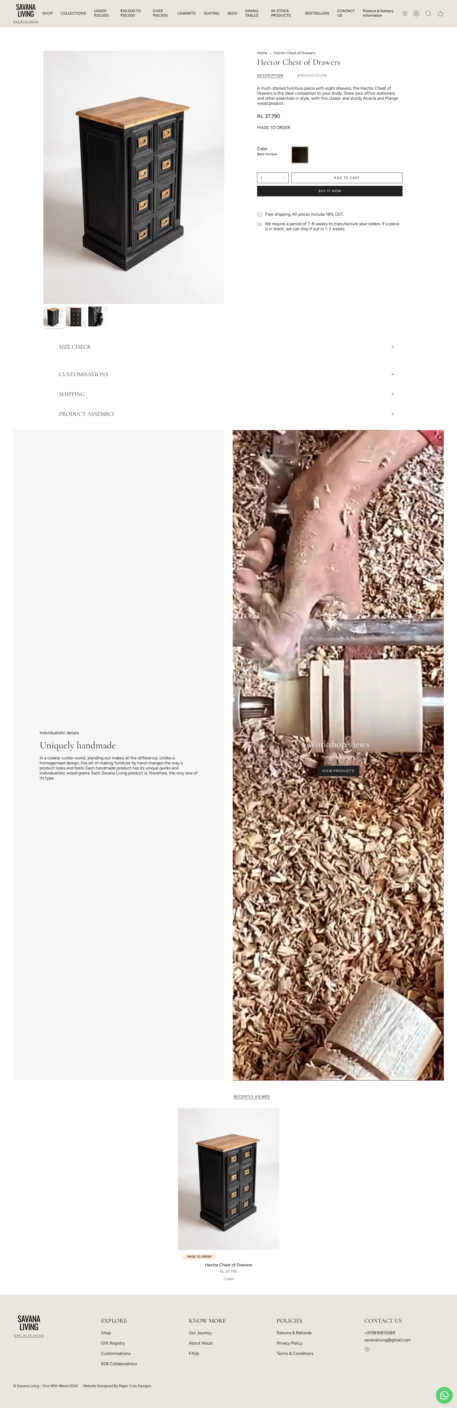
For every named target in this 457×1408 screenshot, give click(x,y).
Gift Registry (113, 1343)
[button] (47, 13)
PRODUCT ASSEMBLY (87, 413)
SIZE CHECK (75, 346)
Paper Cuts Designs (135, 1386)
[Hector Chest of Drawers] (228, 1179)
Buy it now (329, 191)
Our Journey (200, 1332)
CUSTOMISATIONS (83, 374)
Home (262, 53)
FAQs (194, 1353)
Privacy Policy (290, 1343)
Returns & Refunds (294, 1332)
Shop (106, 1332)
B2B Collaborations (119, 1363)
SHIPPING (72, 394)
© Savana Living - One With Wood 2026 (45, 1386)
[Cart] (441, 13)
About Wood (200, 1343)
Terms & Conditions (295, 1353)
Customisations (115, 1353)
